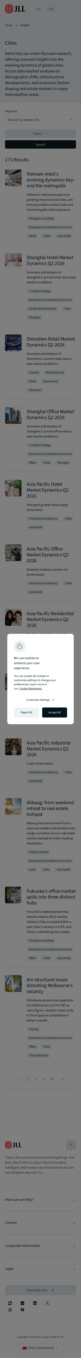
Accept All (55, 712)
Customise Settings (40, 699)
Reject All (26, 712)
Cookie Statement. (30, 689)
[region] (40, 679)
